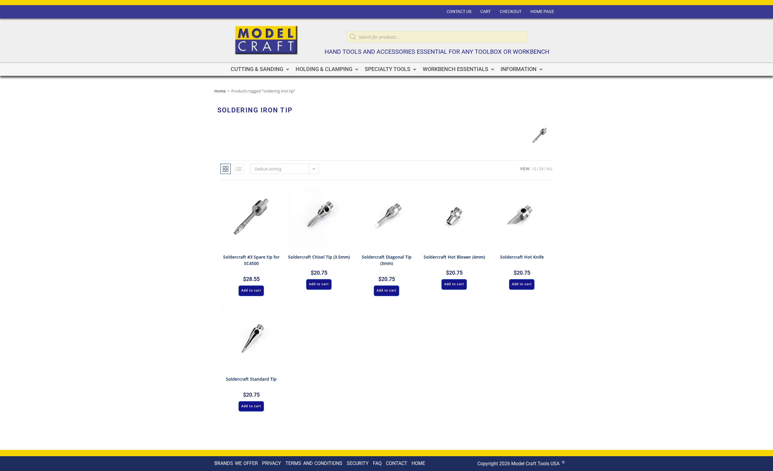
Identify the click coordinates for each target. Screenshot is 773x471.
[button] (260, 69)
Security (358, 463)
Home (220, 91)
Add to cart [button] (251, 290)
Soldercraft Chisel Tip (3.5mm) (319, 257)
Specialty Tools (387, 69)
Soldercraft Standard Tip (251, 379)
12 (534, 168)
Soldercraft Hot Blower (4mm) (454, 257)
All (550, 168)
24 (541, 168)
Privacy (271, 463)
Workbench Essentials (455, 69)
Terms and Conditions (313, 463)
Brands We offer (236, 463)
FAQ (377, 463)
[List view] (239, 169)
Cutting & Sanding (257, 69)
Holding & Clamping (324, 69)
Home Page (542, 11)
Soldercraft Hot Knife (522, 257)
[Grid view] (225, 169)
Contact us (459, 11)
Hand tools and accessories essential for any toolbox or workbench (437, 51)
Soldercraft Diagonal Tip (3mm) (387, 260)
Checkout (510, 11)
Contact (396, 463)
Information (519, 69)
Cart (485, 11)
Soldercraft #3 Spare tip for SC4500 (251, 260)
